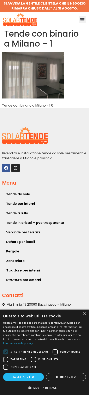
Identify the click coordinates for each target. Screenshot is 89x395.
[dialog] (44, 352)
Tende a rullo (17, 213)
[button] (82, 19)
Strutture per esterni (23, 279)
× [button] (84, 314)
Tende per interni (20, 203)
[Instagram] (15, 168)
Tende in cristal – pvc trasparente (35, 222)
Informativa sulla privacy (18, 343)
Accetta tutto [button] (23, 377)
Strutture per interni (23, 270)
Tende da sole (18, 194)
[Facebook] (6, 168)
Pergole (12, 251)
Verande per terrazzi (23, 232)
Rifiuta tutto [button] (66, 377)
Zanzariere (15, 260)
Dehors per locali (20, 241)
